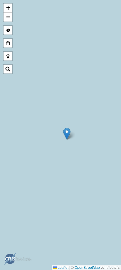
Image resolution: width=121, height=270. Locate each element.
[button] (66, 134)
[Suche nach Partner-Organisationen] (8, 69)
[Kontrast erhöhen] (8, 56)
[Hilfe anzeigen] (8, 30)
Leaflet (62, 267)
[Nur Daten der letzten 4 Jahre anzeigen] (8, 43)
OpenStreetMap (87, 267)
